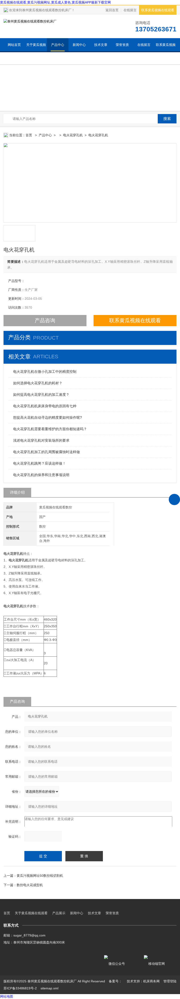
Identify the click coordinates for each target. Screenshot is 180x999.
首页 (29, 135)
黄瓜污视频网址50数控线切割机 (40, 875)
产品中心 (57, 45)
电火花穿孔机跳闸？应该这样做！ (39, 463)
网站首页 (14, 45)
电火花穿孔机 (73, 135)
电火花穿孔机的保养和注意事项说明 (41, 475)
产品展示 (58, 913)
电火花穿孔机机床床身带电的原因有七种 (44, 406)
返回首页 (112, 10)
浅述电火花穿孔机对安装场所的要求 (41, 440)
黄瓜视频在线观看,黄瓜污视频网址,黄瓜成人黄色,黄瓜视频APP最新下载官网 (55, 2)
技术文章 (100, 45)
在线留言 (130, 10)
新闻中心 (79, 45)
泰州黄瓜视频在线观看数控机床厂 (46, 10)
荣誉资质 (122, 45)
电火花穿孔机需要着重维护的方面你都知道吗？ (50, 429)
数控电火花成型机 (30, 885)
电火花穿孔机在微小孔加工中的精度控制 (44, 372)
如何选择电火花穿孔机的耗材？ (37, 383)
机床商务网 (151, 981)
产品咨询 (45, 320)
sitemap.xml (49, 988)
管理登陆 (169, 981)
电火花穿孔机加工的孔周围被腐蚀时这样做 (46, 452)
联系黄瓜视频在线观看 (157, 10)
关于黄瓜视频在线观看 (36, 51)
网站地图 (6, 996)
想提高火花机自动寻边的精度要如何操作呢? (47, 417)
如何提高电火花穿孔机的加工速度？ (41, 394)
